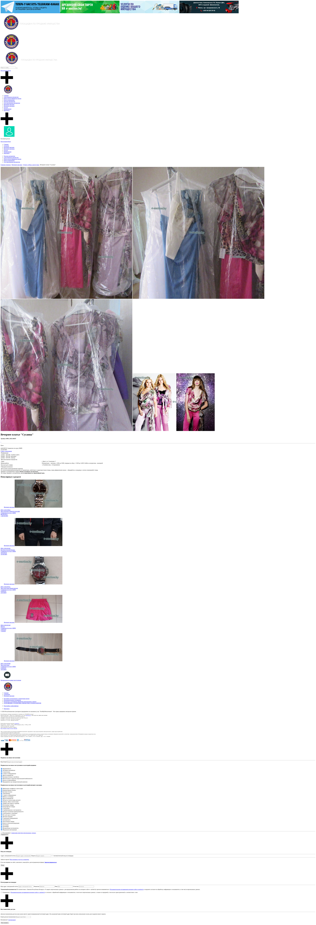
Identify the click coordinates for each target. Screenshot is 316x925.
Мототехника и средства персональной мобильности (17, 778)
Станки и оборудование (9, 773)
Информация (7, 109)
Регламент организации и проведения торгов (16, 698)
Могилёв (15, 728)
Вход (9, 70)
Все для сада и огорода (9, 815)
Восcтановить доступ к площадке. (19, 859)
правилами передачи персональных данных (23, 833)
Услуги (6, 107)
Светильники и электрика (10, 813)
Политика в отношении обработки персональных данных (20, 701)
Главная (6, 95)
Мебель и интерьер (8, 796)
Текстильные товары (8, 821)
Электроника (6, 793)
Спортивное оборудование (10, 818)
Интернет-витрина (9, 106)
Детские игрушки (8, 816)
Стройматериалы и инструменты (12, 810)
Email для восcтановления (8, 917)
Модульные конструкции (10, 829)
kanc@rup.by (28, 715)
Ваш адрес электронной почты (9, 886)
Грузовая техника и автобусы (11, 777)
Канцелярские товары (9, 806)
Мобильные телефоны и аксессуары (13, 788)
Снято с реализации (6, 451)
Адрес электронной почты (8, 855)
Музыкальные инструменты (10, 828)
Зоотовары (6, 825)
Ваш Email (4, 762)
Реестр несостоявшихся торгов (12, 98)
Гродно (11, 728)
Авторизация (12, 920)
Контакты (6, 110)
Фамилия (36, 886)
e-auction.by (16, 723)
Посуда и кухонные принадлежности (13, 811)
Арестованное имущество (11, 97)
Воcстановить (4, 922)
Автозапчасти (6, 820)
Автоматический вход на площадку (63, 855)
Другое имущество (8, 775)
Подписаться (4, 834)
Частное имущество (9, 101)
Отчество (75, 886)
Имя (56, 886)
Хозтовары (6, 826)
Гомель (8, 728)
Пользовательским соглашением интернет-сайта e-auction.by (127, 889)
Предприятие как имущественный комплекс (15, 782)
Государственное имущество (12, 103)
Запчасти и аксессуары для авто (11, 800)
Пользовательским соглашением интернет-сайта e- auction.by (28, 892)
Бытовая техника (7, 792)
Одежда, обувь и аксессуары (11, 801)
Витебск (5, 728)
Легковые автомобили (9, 770)
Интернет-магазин (9, 104)
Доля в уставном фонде (9, 780)
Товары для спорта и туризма (11, 803)
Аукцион (6, 146)
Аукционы (7, 694)
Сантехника (6, 808)
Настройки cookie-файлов (11, 706)
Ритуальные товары (8, 805)
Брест (2, 728)
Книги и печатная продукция (11, 823)
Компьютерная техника (9, 790)
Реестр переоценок (9, 100)
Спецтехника (6, 772)
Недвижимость (7, 768)
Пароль (33, 855)
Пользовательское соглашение (12, 700)
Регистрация (4, 70)
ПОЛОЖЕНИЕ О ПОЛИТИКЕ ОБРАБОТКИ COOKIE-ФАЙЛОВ (22, 703)
